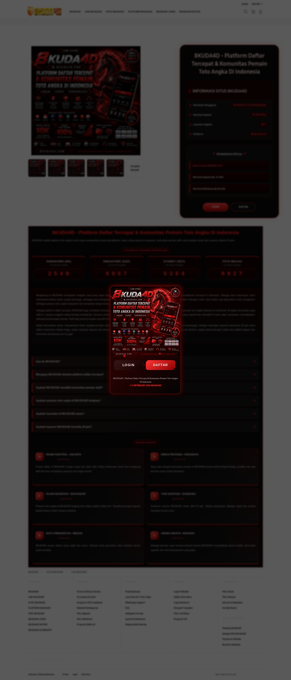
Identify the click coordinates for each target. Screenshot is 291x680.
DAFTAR (160, 365)
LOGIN (128, 365)
